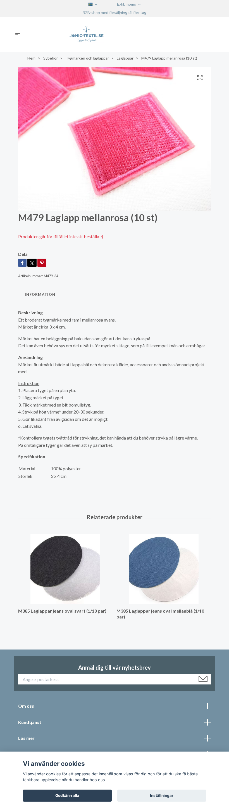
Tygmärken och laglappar (87, 58)
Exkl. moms (127, 4)
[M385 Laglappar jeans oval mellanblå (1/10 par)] (163, 569)
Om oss (26, 706)
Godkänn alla (67, 795)
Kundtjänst (29, 722)
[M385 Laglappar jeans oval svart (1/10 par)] (65, 569)
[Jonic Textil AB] (119, 34)
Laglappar (125, 58)
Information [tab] (40, 294)
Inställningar (161, 795)
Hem (31, 58)
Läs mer (26, 738)
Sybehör (50, 58)
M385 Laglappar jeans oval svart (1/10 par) (62, 610)
